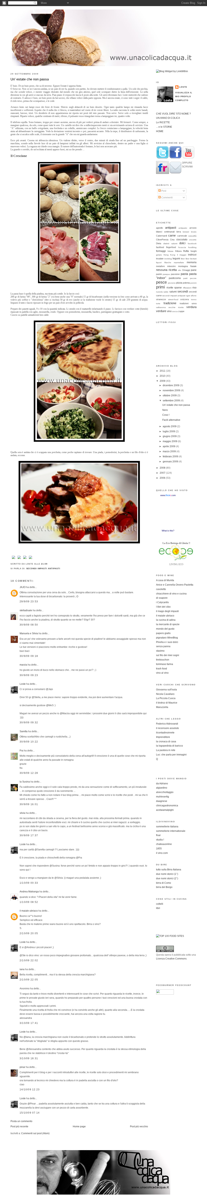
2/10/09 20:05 (29, 933)
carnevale (182, 236)
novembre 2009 (172, 390)
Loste (23, 684)
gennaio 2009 (171, 461)
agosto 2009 (170, 426)
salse (166, 292)
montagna (183, 266)
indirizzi (192, 254)
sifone (193, 296)
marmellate (179, 262)
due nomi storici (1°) (167, 874)
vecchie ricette (176, 307)
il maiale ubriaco (29, 910)
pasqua (166, 274)
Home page (79, 1126)
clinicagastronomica (167, 805)
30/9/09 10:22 (29, 741)
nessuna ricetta (166, 269)
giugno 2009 (170, 436)
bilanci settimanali (165, 231)
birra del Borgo (164, 887)
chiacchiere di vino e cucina (171, 593)
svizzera (184, 299)
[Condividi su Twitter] (19, 559)
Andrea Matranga (29, 891)
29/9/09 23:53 (29, 601)
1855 (159, 848)
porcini (193, 283)
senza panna (163, 646)
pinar (22, 1067)
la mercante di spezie (168, 624)
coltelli (159, 903)
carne (172, 235)
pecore (193, 278)
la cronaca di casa (166, 741)
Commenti (167, 197)
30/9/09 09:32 (29, 722)
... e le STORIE (164, 126)
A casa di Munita (165, 580)
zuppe (181, 311)
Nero (165, 410)
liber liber (185, 259)
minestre (171, 266)
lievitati (193, 259)
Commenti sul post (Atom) (35, 1133)
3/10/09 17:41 (29, 1023)
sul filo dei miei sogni (167, 655)
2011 (163, 370)
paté (185, 278)
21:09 (44, 564)
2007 (163, 472)
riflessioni (187, 288)
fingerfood (171, 247)
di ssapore (162, 597)
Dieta (158, 243)
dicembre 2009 (171, 385)
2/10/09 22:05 (29, 979)
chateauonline (164, 844)
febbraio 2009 (171, 456)
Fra (21, 750)
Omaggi (186, 270)
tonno (193, 299)
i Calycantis (162, 602)
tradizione (170, 303)
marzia (23, 664)
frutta (186, 251)
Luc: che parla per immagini (171, 754)
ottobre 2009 (170, 395)
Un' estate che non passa (30, 79)
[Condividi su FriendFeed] (24, 559)
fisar (158, 835)
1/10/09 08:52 (29, 902)
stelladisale (26, 610)
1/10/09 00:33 (29, 882)
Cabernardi (161, 236)
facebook (192, 243)
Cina (172, 239)
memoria (191, 262)
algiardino (161, 787)
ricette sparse (174, 287)
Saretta (23, 731)
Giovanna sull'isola (166, 689)
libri (158, 908)
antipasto (182, 228)
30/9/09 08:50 (29, 624)
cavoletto (161, 589)
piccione (172, 283)
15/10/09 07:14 (30, 1112)
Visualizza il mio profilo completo (183, 96)
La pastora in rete (165, 750)
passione (175, 274)
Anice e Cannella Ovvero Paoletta (174, 584)
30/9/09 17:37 (29, 835)
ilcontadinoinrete (165, 732)
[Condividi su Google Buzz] (30, 559)
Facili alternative (171, 420)
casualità (192, 236)
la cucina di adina (165, 619)
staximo (160, 650)
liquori (159, 262)
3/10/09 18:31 (29, 1058)
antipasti (170, 227)
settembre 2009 (172, 400)
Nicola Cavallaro (165, 694)
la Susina (25, 781)
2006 (163, 477)
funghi (193, 251)
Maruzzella (162, 707)
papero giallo (163, 633)
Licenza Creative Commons (171, 958)
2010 (163, 375)
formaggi (161, 251)
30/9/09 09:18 (29, 656)
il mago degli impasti (167, 611)
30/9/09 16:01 (29, 804)
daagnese (161, 801)
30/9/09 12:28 (29, 773)
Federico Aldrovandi (167, 723)
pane (193, 270)
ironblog (168, 259)
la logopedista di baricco (169, 745)
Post (163, 190)
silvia (22, 813)
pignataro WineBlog (167, 637)
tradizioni (184, 303)
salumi (173, 291)
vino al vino (162, 672)
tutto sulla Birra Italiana (168, 869)
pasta (184, 274)
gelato (159, 255)
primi (160, 287)
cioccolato (181, 239)
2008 (163, 467)
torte (158, 303)
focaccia (182, 247)
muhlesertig (162, 796)
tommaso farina (164, 664)
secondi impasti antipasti (43, 568)
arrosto (192, 228)
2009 (163, 381)
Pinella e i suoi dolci (167, 642)
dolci (182, 243)
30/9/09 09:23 (29, 675)
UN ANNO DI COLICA (168, 118)
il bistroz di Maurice (166, 702)
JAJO (22, 587)
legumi (176, 258)
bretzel (186, 232)
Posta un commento (21, 1121)
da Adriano (162, 783)
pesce (161, 282)
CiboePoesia (162, 239)
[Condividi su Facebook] (13, 559)
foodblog (192, 247)
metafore (160, 266)
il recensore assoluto (167, 728)
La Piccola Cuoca (165, 698)
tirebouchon (162, 659)
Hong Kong (169, 255)
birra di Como (163, 882)
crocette (192, 240)
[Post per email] (48, 564)
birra (178, 231)
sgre (188, 296)
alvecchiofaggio (164, 792)
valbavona (161, 307)
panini (159, 274)
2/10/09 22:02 (29, 960)
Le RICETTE (163, 122)
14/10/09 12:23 (30, 1089)
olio (179, 270)
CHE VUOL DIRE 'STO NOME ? (173, 113)
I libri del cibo (163, 606)
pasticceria (175, 278)
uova (194, 303)
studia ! (160, 839)
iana (22, 969)
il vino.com (162, 853)
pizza (179, 282)
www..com (168, 495)
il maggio (181, 255)
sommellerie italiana (167, 826)
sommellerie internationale (170, 831)
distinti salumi (170, 243)
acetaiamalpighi (165, 810)
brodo (193, 232)
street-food (173, 299)
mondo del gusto (165, 628)
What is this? (168, 530)
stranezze (161, 299)
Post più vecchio (139, 1126)
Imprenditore (163, 737)
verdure (161, 311)
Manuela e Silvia (29, 633)
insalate (160, 258)
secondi (182, 291)
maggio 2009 (170, 441)
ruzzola (159, 292)
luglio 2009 (169, 431)
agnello (159, 228)
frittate (170, 251)
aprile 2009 (169, 446)
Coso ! (165, 414)
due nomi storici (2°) (167, 878)
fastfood (160, 247)
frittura (178, 251)
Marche (167, 262)
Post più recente (19, 1126)
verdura (191, 307)
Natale (193, 266)
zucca (175, 311)
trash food (161, 668)
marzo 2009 (169, 451)
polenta (186, 283)
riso (194, 287)
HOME (159, 131)
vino (169, 311)
